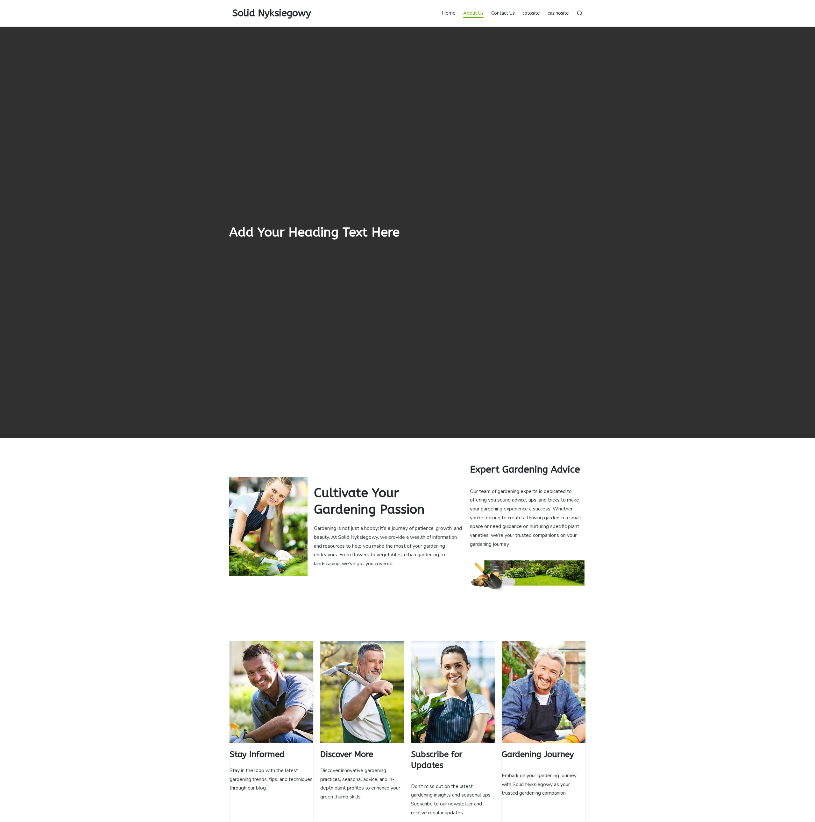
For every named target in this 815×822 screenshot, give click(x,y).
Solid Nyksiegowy (271, 13)
